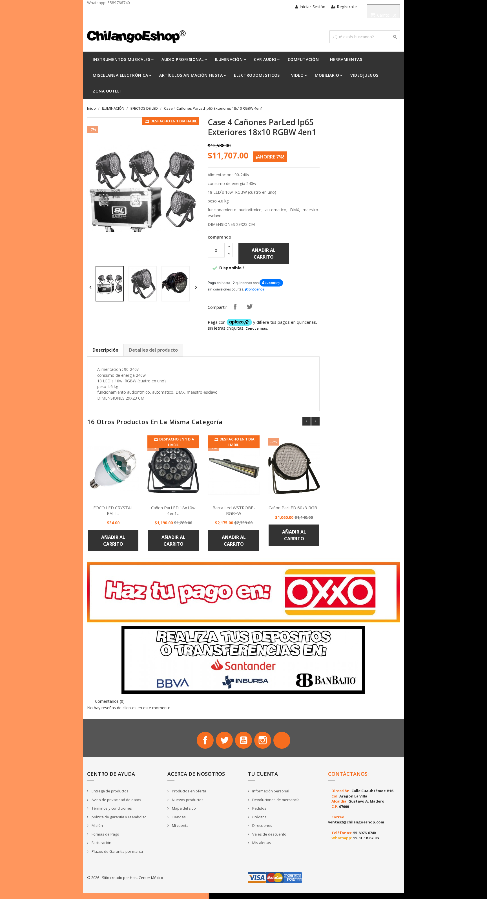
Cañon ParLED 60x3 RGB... (294, 507)
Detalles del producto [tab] (153, 350)
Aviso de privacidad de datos (116, 799)
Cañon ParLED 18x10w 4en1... (173, 510)
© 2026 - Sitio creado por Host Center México (125, 877)
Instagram (262, 740)
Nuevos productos (187, 799)
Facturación (101, 842)
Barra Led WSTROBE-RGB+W (233, 510)
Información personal (270, 791)
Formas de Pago (105, 834)
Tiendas (178, 816)
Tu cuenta (263, 773)
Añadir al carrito (264, 253)
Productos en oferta (188, 791)
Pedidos (258, 808)
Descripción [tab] (105, 350)
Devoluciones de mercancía (275, 799)
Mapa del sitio (183, 808)
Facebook (205, 740)
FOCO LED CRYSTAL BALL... (113, 510)
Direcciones (261, 825)
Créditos (259, 816)
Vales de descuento (268, 834)
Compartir (235, 306)
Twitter (224, 740)
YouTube (243, 740)
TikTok (281, 740)
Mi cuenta (180, 825)
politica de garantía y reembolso (119, 816)
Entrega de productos (110, 791)
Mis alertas (261, 842)
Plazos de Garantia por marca (117, 851)
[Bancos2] (243, 659)
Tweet (249, 306)
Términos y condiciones (111, 808)
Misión (97, 825)
